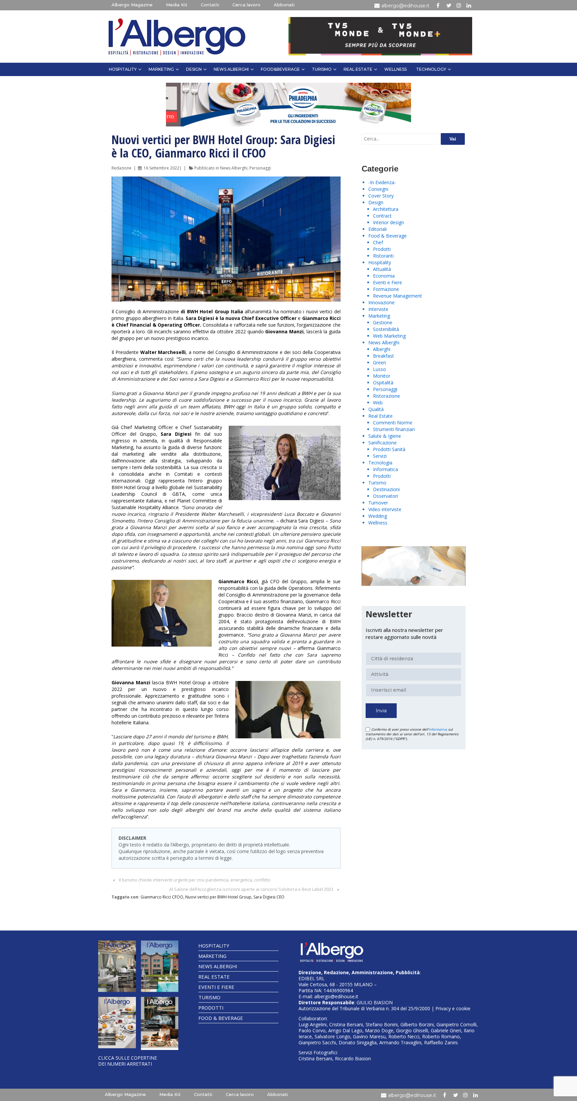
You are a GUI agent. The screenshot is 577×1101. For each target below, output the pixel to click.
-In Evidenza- (382, 182)
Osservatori (385, 496)
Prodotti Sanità (389, 449)
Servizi (380, 456)
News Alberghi (231, 69)
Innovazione (381, 302)
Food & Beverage (387, 236)
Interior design (388, 222)
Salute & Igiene (384, 436)
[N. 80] (160, 1023)
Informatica (385, 469)
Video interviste (384, 509)
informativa (438, 729)
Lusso (379, 369)
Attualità (382, 269)
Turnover (378, 502)
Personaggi (260, 168)
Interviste (378, 309)
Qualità (376, 409)
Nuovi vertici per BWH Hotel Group (218, 897)
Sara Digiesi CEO (268, 897)
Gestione (382, 322)
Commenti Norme (392, 422)
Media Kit (176, 4)
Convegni (378, 189)
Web (378, 402)
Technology (431, 69)
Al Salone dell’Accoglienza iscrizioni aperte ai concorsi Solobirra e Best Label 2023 (251, 889)
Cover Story (381, 196)
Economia (384, 276)
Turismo (322, 69)
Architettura (385, 209)
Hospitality (123, 69)
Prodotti (382, 249)
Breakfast (383, 356)
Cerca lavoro (246, 4)
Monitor (381, 376)
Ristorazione (386, 396)
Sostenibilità (386, 329)
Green (379, 362)
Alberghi (381, 349)
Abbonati (284, 4)
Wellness (395, 69)
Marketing (161, 69)
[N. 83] (117, 966)
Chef (378, 242)
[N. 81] (117, 1022)
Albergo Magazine (132, 4)
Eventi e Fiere (387, 282)
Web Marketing (389, 336)
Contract (382, 216)
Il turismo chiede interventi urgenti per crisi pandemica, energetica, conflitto (194, 880)
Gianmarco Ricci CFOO (162, 897)
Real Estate (358, 69)
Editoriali (377, 229)
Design (194, 69)
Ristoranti (383, 256)
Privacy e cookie (452, 1008)
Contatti (210, 4)
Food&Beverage (280, 69)
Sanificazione (382, 442)
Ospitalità (383, 382)
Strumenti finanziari (394, 429)
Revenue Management (397, 296)
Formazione (386, 289)
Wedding (377, 516)
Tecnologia (380, 462)
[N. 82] (160, 966)
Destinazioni (386, 489)
